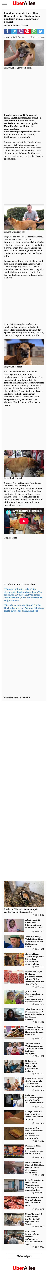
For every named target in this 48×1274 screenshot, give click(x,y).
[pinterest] (27, 31)
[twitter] (40, 31)
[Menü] (4, 3)
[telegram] (14, 31)
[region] (24, 91)
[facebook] (7, 31)
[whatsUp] (34, 31)
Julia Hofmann (17, 37)
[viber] (20, 31)
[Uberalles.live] (24, 3)
